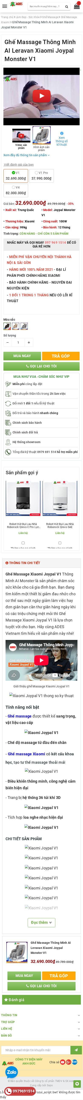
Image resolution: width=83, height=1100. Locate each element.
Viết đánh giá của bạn (18, 164)
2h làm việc (58, 393)
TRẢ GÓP (61, 356)
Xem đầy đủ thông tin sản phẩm (25, 155)
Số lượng (9, 335)
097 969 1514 (55, 243)
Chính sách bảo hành (27, 422)
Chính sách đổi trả (25, 432)
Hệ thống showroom (26, 442)
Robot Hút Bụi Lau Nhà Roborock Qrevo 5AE (60, 526)
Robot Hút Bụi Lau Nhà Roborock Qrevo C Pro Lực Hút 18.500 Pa (23, 526)
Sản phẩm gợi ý (22, 472)
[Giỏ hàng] (75, 7)
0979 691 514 (46, 452)
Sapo (50, 1085)
